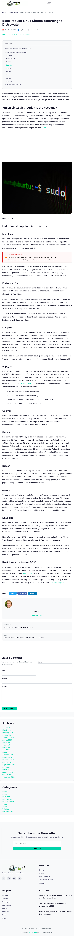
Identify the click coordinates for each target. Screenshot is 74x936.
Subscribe (37, 848)
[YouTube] (14, 878)
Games (4, 794)
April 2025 (6, 750)
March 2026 (6, 730)
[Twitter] (3, 878)
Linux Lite (9, 81)
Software (5, 806)
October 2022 (7, 775)
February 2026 (7, 733)
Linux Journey (27, 573)
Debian (8, 75)
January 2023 (7, 772)
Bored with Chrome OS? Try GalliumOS (18, 627)
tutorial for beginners (57, 582)
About (41, 873)
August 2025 (7, 740)
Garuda (8, 78)
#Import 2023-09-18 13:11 (11, 34)
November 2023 (8, 760)
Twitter (12, 593)
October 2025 (7, 735)
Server (4, 804)
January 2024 (7, 755)
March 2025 (6, 752)
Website (4, 678)
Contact (42, 883)
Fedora (8, 71)
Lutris (44, 128)
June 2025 (6, 745)
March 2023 (6, 770)
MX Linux (9, 55)
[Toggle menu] (48, 3)
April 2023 (6, 767)
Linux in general (8, 802)
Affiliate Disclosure (46, 880)
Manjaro (8, 62)
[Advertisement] (37, 145)
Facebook (22, 593)
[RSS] (20, 878)
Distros (5, 792)
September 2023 (8, 765)
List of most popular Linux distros (15, 52)
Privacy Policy (44, 876)
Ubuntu (8, 68)
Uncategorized (13, 12)
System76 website (26, 383)
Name (40, 662)
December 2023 (8, 757)
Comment (5, 686)
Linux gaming (7, 799)
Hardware (6, 797)
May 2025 (6, 747)
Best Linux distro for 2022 (13, 85)
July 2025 (6, 742)
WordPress (33, 932)
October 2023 (7, 762)
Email (3, 670)
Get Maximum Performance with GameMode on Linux (24, 638)
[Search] (70, 3)
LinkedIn (32, 593)
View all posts (37, 615)
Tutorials (5, 809)
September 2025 (8, 737)
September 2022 (8, 777)
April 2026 (6, 728)
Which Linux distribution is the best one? (18, 49)
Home (4, 12)
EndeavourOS (10, 58)
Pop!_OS (9, 65)
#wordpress (26, 34)
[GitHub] (9, 878)
